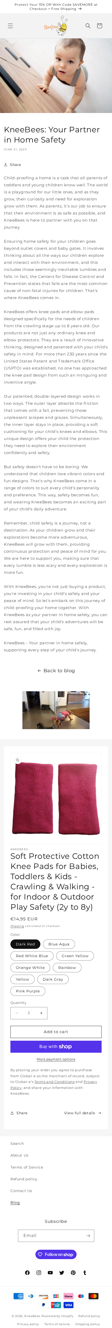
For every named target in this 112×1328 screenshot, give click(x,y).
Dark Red (25, 944)
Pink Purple (28, 991)
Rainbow (67, 967)
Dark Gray (53, 979)
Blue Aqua (59, 944)
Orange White (30, 967)
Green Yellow (75, 956)
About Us (19, 1155)
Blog (15, 1202)
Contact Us (21, 1190)
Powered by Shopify (57, 1316)
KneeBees (32, 1316)
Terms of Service (26, 1167)
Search (17, 1143)
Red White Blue (32, 956)
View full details (79, 1113)
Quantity (18, 1003)
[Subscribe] (88, 1236)
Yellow (22, 979)
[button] (10, 26)
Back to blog (59, 671)
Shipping (17, 926)
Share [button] (15, 164)
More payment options (56, 1059)
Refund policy (24, 1179)
